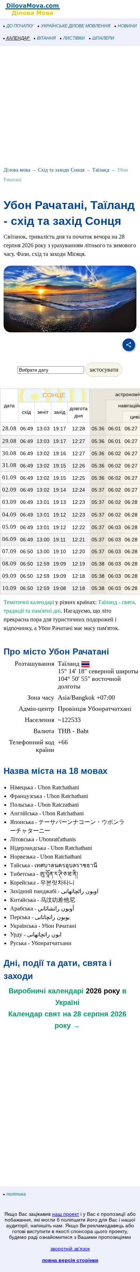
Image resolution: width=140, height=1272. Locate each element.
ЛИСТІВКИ (74, 38)
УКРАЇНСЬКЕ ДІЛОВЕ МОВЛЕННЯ (75, 25)
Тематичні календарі (29, 602)
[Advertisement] (70, 107)
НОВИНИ (127, 25)
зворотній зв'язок (70, 1248)
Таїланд (100, 170)
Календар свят (34, 1014)
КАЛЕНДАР (18, 38)
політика (16, 1194)
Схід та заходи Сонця (61, 170)
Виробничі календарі (46, 991)
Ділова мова (17, 170)
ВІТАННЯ (46, 38)
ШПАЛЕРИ (103, 38)
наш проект (65, 1214)
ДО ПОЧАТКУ (19, 25)
